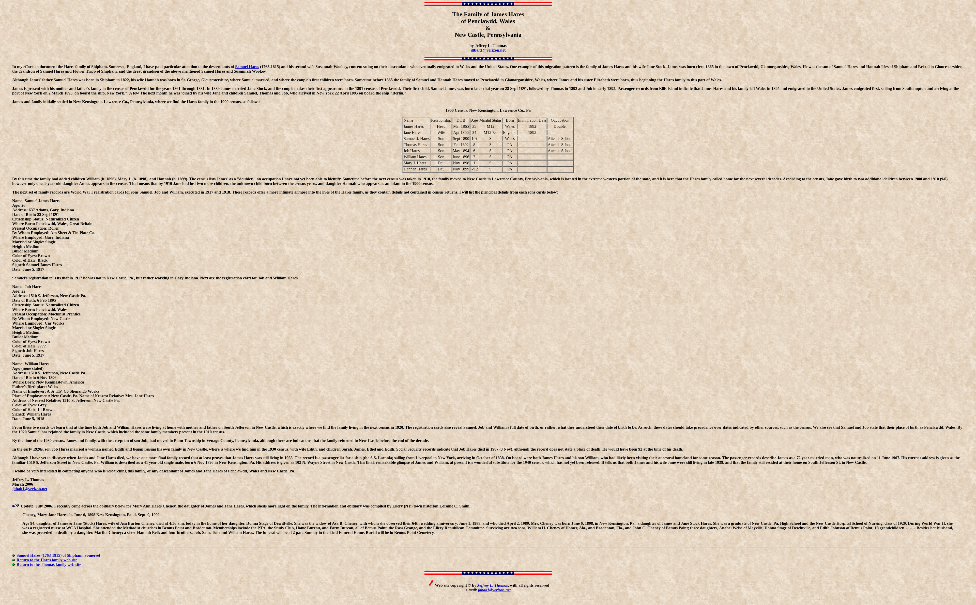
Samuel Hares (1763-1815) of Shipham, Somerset (58, 555)
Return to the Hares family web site (47, 560)
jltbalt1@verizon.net (488, 50)
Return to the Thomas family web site (49, 564)
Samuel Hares (247, 67)
